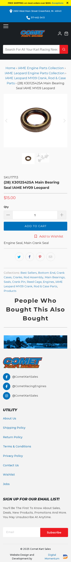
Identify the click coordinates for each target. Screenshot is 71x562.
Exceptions (57, 3)
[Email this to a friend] (50, 256)
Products (10, 291)
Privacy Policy (13, 456)
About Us (9, 418)
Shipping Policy (14, 427)
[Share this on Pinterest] (40, 256)
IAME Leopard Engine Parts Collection (34, 73)
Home (11, 68)
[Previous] (7, 120)
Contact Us (11, 465)
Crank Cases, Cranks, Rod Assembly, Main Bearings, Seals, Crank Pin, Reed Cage (34, 277)
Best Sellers (29, 273)
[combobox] (31, 49)
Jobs (6, 484)
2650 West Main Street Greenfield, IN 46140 (37, 11)
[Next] (64, 120)
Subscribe (54, 532)
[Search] (64, 49)
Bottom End (46, 273)
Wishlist (9, 474)
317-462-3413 (38, 17)
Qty (6, 206)
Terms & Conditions (17, 446)
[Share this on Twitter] (19, 256)
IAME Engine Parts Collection (41, 68)
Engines (48, 282)
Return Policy (12, 437)
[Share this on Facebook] (29, 256)
